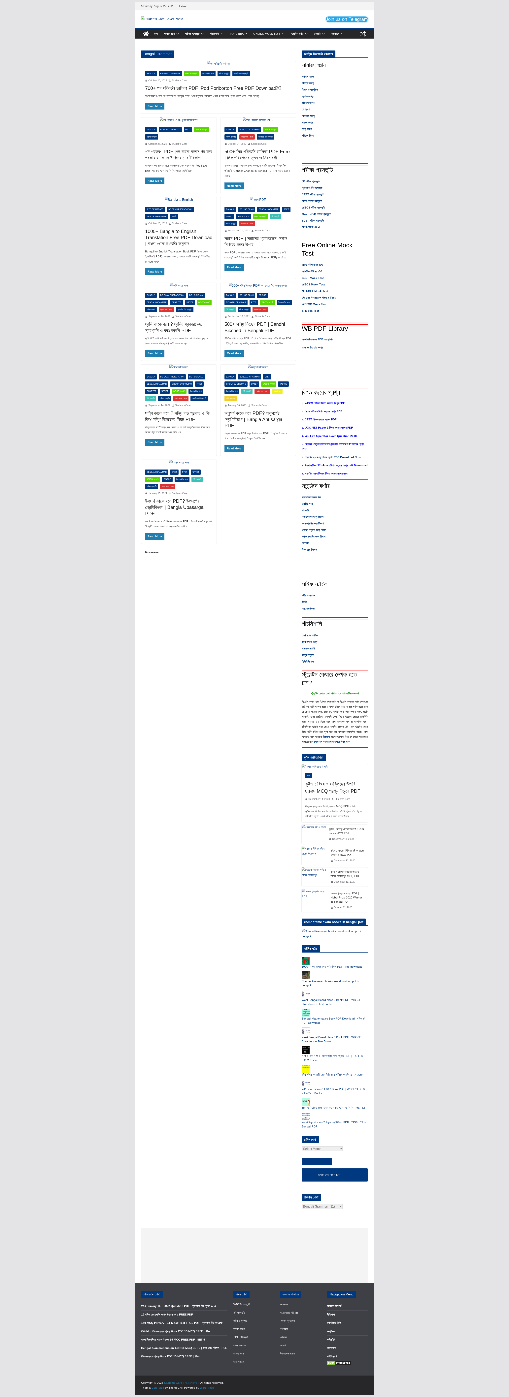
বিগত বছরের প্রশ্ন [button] (321, 392)
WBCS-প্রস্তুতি (191, 73)
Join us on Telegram (347, 19)
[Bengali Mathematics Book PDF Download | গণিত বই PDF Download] (306, 1010)
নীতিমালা (327, 736)
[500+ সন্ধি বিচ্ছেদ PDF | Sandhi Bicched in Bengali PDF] (258, 286)
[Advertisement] (254, 1255)
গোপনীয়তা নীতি (334, 1322)
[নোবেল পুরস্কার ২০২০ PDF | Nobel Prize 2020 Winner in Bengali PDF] (314, 900)
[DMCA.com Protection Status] (339, 1363)
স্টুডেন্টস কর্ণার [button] (316, 485)
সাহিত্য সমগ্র (230, 398)
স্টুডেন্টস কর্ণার (297, 34)
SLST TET (176, 302)
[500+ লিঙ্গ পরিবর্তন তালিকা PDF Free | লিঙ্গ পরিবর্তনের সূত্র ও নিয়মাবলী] (258, 120)
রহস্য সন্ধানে (239, 1345)
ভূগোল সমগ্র (239, 1329)
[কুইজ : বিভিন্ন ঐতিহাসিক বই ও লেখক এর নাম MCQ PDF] (314, 834)
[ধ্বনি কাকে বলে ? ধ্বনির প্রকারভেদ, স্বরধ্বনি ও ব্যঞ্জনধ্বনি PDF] (179, 286)
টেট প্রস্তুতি (275, 216)
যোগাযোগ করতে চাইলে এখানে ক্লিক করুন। (333, 741)
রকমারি (317, 34)
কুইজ (308, 775)
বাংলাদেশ (335, 34)
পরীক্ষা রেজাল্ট (151, 309)
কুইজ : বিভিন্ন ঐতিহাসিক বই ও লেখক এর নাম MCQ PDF (346, 831)
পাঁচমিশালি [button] (312, 623)
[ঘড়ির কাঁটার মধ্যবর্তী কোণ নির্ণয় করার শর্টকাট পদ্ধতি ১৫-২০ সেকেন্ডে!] (306, 1066)
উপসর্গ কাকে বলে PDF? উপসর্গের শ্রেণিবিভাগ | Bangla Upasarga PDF (174, 507)
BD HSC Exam (247, 209)
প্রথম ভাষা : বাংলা (247, 137)
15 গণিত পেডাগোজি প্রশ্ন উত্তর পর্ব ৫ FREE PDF (167, 1314)
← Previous (150, 552)
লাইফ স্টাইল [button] (314, 584)
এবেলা (283, 1345)
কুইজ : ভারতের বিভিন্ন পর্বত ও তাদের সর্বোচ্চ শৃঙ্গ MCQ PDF (345, 874)
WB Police (243, 216)
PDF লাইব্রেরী (240, 1337)
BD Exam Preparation (180, 209)
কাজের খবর (238, 1353)
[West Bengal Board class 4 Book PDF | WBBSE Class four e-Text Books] (306, 1029)
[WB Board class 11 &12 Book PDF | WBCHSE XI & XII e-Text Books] (306, 1081)
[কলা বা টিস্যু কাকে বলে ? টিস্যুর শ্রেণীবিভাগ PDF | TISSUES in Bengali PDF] (306, 1114)
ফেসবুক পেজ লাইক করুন (316, 1161)
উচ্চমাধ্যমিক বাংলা (208, 73)
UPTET (229, 216)
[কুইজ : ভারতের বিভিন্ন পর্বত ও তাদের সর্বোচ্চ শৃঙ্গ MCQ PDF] (314, 877)
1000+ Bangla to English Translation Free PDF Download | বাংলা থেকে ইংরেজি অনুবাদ (178, 237)
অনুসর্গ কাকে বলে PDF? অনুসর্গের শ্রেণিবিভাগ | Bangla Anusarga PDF (253, 419)
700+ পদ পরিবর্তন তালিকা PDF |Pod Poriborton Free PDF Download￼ (213, 88)
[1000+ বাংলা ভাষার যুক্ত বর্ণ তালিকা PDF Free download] (306, 958)
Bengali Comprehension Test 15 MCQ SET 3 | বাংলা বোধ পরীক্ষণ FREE (184, 1347)
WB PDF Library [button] (325, 328)
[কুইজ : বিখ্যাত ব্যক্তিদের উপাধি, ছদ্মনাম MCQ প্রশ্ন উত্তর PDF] (335, 766)
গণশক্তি (284, 1329)
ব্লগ (156, 34)
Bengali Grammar (170, 73)
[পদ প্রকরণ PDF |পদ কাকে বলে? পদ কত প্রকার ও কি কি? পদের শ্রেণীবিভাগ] (179, 120)
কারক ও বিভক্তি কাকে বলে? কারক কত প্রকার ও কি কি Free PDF (334, 1107)
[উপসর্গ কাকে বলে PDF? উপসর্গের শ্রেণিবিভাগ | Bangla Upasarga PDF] (179, 463)
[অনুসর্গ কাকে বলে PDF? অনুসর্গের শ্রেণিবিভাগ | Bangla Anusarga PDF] (258, 367)
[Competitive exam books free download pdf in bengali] (306, 973)
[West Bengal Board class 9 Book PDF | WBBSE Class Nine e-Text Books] (306, 991)
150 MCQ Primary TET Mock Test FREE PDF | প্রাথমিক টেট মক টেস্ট (181, 1322)
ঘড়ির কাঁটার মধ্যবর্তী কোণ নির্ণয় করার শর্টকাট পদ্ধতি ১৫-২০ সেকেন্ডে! (333, 1074)
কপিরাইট (331, 1339)
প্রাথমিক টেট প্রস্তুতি (241, 73)
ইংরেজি (174, 216)
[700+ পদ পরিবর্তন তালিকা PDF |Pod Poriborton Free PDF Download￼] (218, 64)
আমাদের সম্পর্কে (334, 1306)
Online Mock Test (266, 34)
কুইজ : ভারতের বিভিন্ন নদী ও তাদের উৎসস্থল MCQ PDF (347, 852)
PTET (187, 130)
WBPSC (283, 384)
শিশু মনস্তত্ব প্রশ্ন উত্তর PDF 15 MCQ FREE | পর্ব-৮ (170, 1356)
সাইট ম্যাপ (332, 1356)
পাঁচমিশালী (214, 34)
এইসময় (283, 1337)
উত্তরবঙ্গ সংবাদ (287, 1353)
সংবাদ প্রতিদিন (287, 1320)
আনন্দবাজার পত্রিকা (289, 1312)
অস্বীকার (331, 1331)
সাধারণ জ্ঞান (169, 34)
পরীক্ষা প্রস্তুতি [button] (317, 169)
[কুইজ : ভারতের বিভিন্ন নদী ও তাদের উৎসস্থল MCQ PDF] (314, 855)
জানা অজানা (238, 1361)
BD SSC (262, 295)
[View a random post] (363, 34)
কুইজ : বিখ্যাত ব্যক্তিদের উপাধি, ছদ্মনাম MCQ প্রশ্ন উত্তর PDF (332, 787)
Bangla (151, 73)
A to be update (155, 209)
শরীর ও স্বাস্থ (240, 1320)
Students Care (179, 80)
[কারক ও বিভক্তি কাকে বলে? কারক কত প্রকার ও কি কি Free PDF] (306, 1099)
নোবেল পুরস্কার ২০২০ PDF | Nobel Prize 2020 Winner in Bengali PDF (346, 897)
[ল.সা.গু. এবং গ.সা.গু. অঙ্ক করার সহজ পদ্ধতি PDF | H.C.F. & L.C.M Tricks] (306, 1048)
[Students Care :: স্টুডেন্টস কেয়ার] (146, 34)
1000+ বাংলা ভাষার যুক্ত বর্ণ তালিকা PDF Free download (332, 966)
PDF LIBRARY (238, 34)
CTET (267, 377)
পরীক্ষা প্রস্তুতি (192, 34)
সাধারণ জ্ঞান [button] (314, 65)
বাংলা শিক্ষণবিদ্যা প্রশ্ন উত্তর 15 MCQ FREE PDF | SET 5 (173, 1339)
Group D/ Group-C (182, 384)
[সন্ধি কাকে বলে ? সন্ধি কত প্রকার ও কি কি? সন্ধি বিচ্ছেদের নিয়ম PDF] (179, 367)
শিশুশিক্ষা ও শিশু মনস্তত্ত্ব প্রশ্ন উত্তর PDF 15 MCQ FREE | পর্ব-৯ (175, 1331)
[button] (177, 34)
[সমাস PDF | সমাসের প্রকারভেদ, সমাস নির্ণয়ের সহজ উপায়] (258, 200)
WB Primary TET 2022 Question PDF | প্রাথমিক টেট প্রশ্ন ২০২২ (178, 1306)
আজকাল (284, 1304)
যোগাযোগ (331, 1347)
